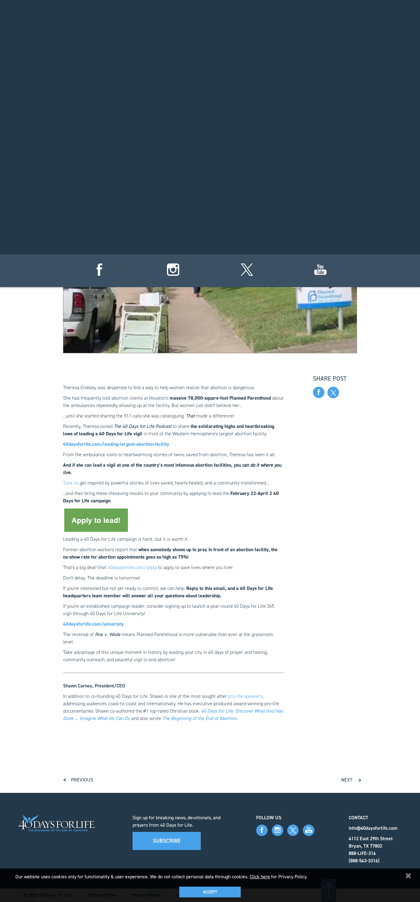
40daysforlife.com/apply (132, 567)
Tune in (70, 483)
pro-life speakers (245, 696)
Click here (260, 876)
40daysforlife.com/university (93, 624)
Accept (210, 892)
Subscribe (167, 841)
